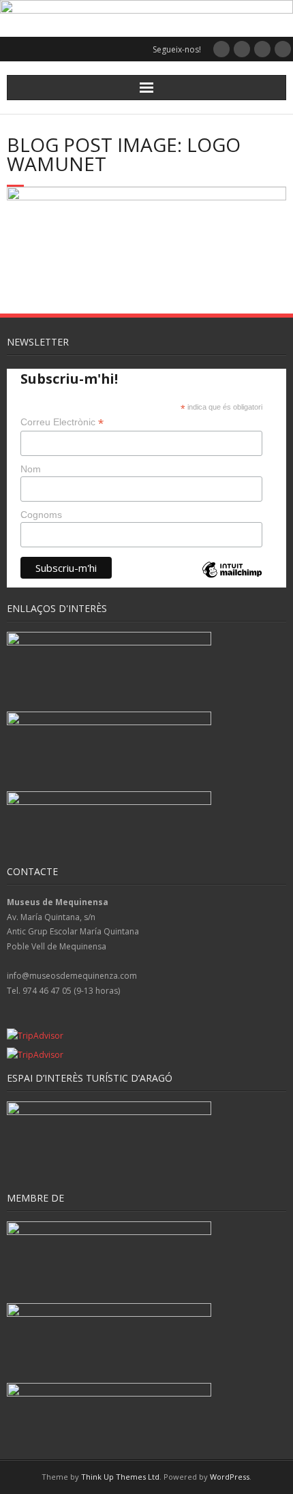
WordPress (229, 1477)
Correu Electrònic (62, 422)
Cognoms (41, 514)
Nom (30, 468)
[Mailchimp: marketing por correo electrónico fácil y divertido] (232, 581)
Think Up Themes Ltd (120, 1477)
